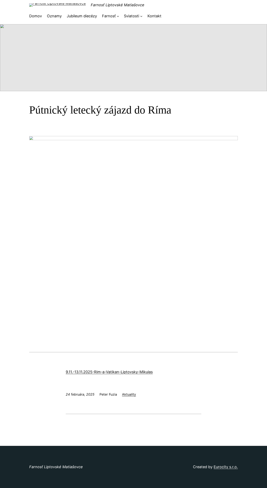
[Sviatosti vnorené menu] (141, 16)
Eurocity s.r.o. (226, 467)
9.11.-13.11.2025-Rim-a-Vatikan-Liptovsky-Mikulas (109, 372)
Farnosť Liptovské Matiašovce (117, 5)
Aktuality (129, 394)
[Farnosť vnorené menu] (118, 16)
